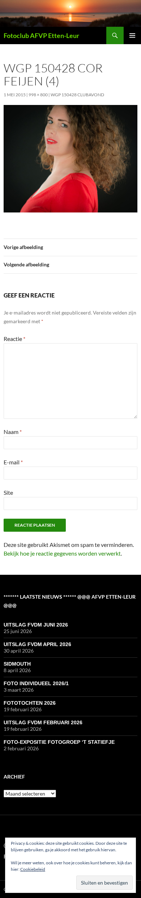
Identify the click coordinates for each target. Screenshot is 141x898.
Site (8, 492)
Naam (13, 431)
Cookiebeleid (32, 869)
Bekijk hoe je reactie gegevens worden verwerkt (62, 553)
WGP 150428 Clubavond (77, 94)
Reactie (14, 338)
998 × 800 (38, 94)
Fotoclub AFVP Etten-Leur (41, 35)
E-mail (13, 462)
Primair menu (132, 35)
